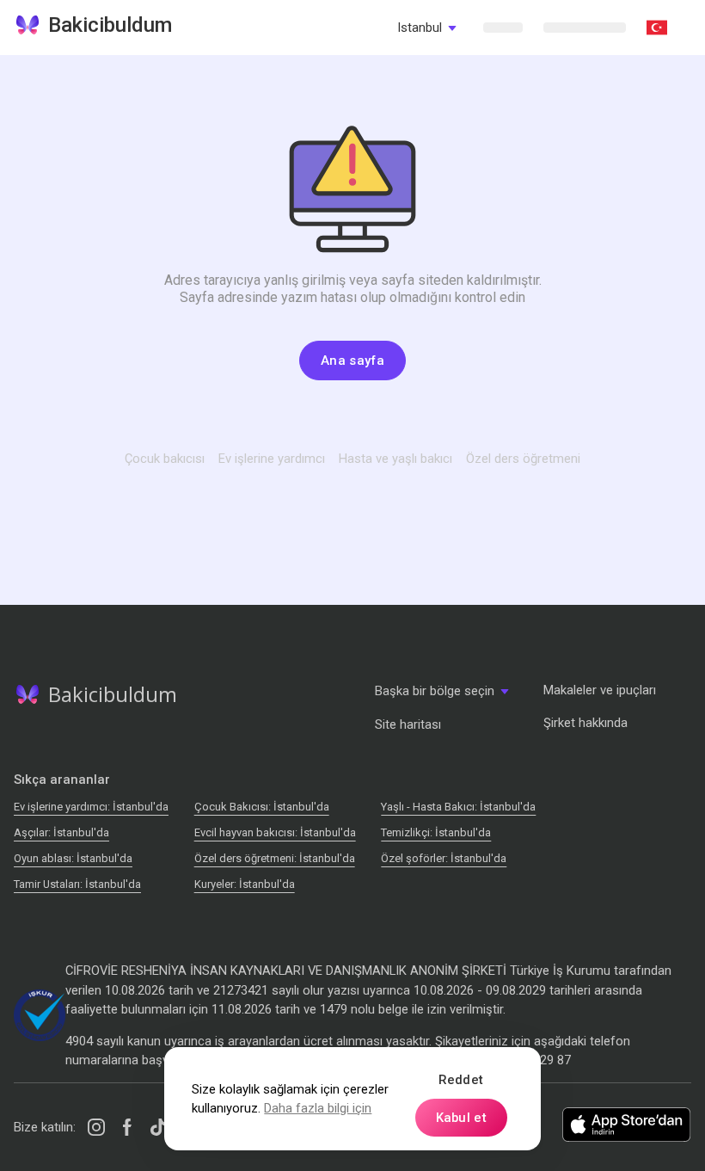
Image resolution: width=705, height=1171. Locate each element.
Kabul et (461, 1117)
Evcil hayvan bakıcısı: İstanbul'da (275, 832)
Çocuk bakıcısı (165, 458)
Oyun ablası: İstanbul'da (73, 858)
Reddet (460, 1080)
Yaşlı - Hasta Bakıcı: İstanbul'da (458, 806)
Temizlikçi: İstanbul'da (436, 832)
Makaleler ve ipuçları (599, 690)
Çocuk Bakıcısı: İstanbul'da (261, 806)
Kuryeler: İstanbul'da (244, 884)
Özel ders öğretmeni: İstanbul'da (274, 858)
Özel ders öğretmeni (523, 458)
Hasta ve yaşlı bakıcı (395, 458)
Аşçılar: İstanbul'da (61, 832)
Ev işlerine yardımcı (271, 458)
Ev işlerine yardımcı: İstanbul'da (91, 806)
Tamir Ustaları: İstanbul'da (77, 884)
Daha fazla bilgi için (317, 1108)
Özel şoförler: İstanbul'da (443, 858)
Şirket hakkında (585, 722)
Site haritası (408, 724)
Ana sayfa (352, 360)
